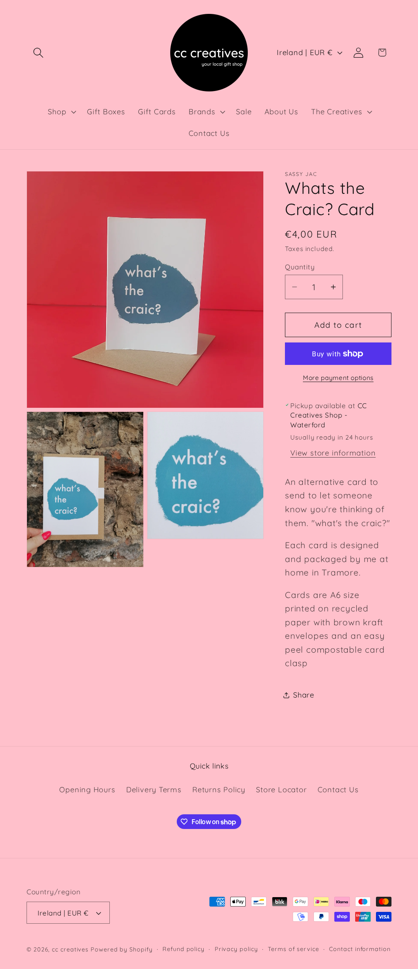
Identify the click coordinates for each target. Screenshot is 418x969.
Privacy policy (236, 949)
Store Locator (281, 789)
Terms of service (293, 949)
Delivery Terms (154, 789)
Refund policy (183, 949)
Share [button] (303, 695)
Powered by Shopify (121, 949)
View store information (333, 453)
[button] (38, 52)
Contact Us (338, 789)
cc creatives (70, 949)
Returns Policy (218, 789)
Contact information (359, 949)
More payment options (338, 377)
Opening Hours (87, 789)
